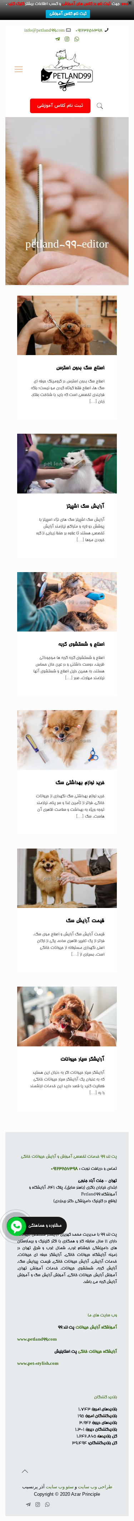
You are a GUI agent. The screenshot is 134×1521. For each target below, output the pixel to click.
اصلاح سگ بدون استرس (80, 368)
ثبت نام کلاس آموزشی (67, 14)
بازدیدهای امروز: (103, 1409)
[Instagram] (67, 40)
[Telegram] (57, 40)
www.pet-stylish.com (38, 1364)
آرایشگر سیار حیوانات (82, 1059)
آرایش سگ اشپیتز (85, 506)
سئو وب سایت (60, 1486)
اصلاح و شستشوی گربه (81, 645)
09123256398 (89, 30)
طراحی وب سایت (95, 1486)
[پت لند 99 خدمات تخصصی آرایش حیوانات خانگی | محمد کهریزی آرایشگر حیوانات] (67, 70)
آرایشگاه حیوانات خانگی (97, 1352)
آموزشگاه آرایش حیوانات (96, 1327)
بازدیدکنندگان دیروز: (100, 1429)
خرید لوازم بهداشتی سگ (79, 783)
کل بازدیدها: (106, 1436)
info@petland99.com (44, 30)
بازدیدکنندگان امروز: (100, 1416)
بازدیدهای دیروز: (104, 1423)
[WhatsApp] (76, 40)
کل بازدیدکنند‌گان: (102, 1443)
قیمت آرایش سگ (85, 921)
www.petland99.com (37, 1339)
